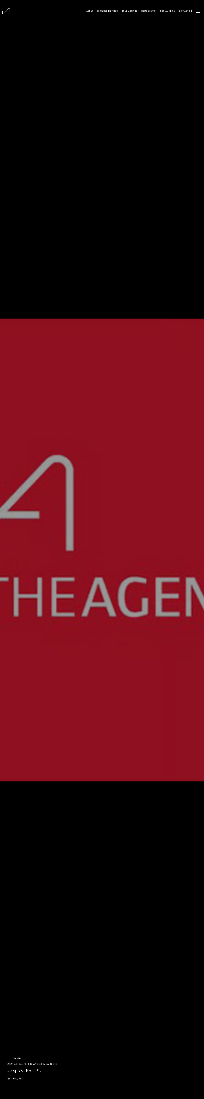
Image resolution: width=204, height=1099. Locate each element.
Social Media (167, 11)
